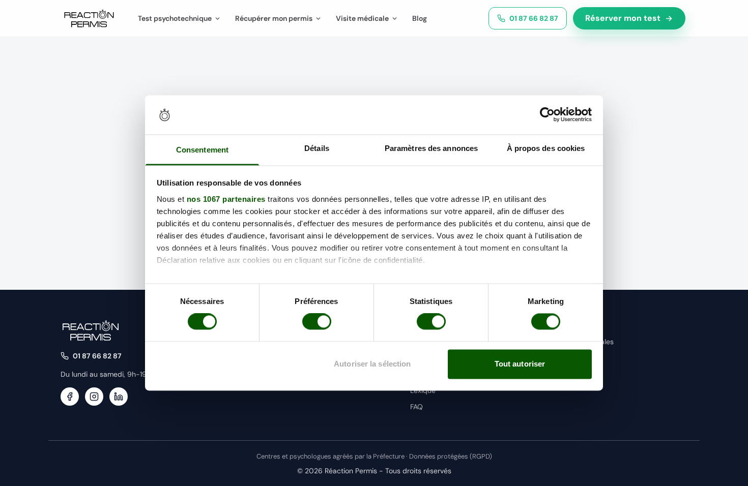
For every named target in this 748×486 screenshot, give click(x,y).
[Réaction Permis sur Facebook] (70, 396)
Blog (419, 18)
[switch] (316, 322)
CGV (566, 357)
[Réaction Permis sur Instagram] (94, 396)
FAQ (416, 406)
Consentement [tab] (202, 149)
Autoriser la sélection (372, 363)
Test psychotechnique (175, 18)
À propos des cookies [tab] (546, 148)
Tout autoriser (520, 363)
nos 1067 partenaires (226, 199)
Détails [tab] (316, 148)
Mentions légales (586, 341)
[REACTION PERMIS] (89, 18)
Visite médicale (362, 18)
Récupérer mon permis (273, 18)
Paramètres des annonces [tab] (431, 148)
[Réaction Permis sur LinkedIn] (118, 396)
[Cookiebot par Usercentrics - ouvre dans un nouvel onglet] (547, 115)
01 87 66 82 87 (533, 18)
